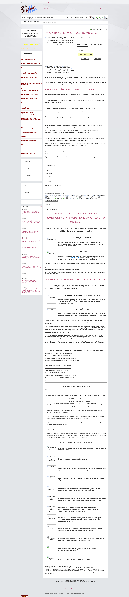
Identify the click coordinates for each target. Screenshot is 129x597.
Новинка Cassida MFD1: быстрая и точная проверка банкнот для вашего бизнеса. (31, 212)
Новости (27, 164)
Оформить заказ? (51, 2)
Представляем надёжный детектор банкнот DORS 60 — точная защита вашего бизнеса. (31, 257)
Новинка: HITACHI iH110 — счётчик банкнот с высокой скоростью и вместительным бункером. (30, 231)
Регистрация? (95, 2)
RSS (41, 206)
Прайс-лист (27, 161)
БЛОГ (26, 185)
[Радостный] (58, 198)
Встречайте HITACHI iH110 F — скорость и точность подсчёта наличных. (30, 281)
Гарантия (90, 8)
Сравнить (97, 59)
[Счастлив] (102, 195)
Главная (47, 26)
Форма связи (28, 178)
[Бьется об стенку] (82, 198)
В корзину (85, 59)
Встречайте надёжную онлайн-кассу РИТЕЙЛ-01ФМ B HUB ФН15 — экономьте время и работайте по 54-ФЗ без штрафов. (31, 290)
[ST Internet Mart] (29, 9)
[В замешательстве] (60, 197)
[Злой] (77, 197)
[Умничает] (94, 197)
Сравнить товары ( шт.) (63, 2)
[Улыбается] (56, 195)
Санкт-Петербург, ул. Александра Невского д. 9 (38, 18)
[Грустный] (63, 195)
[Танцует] (96, 195)
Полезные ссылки (29, 171)
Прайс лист (103, 8)
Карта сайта (28, 175)
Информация (28, 189)
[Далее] (72, 70)
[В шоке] (70, 195)
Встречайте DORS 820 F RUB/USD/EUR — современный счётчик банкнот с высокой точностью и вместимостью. (31, 267)
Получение (79, 8)
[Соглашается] (49, 198)
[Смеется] (48, 195)
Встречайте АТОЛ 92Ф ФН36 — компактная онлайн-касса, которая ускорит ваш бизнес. (30, 249)
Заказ (67, 8)
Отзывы (27, 168)
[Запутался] (102, 197)
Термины (27, 192)
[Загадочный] (70, 197)
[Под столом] (49, 197)
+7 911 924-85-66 (67, 18)
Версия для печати (101, 29)
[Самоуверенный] (78, 195)
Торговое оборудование (54, 26)
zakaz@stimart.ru (81, 18)
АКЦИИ (46, 8)
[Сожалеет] (66, 198)
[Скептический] (92, 198)
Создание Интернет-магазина (51, 593)
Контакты (57, 8)
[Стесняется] (88, 195)
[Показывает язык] (85, 197)
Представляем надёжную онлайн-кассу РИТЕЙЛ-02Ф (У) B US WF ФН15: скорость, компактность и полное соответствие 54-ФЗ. (31, 222)
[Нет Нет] (73, 198)
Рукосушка (63, 26)
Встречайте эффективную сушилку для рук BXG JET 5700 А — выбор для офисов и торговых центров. (31, 240)
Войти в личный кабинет (81, 2)
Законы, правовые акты (30, 196)
